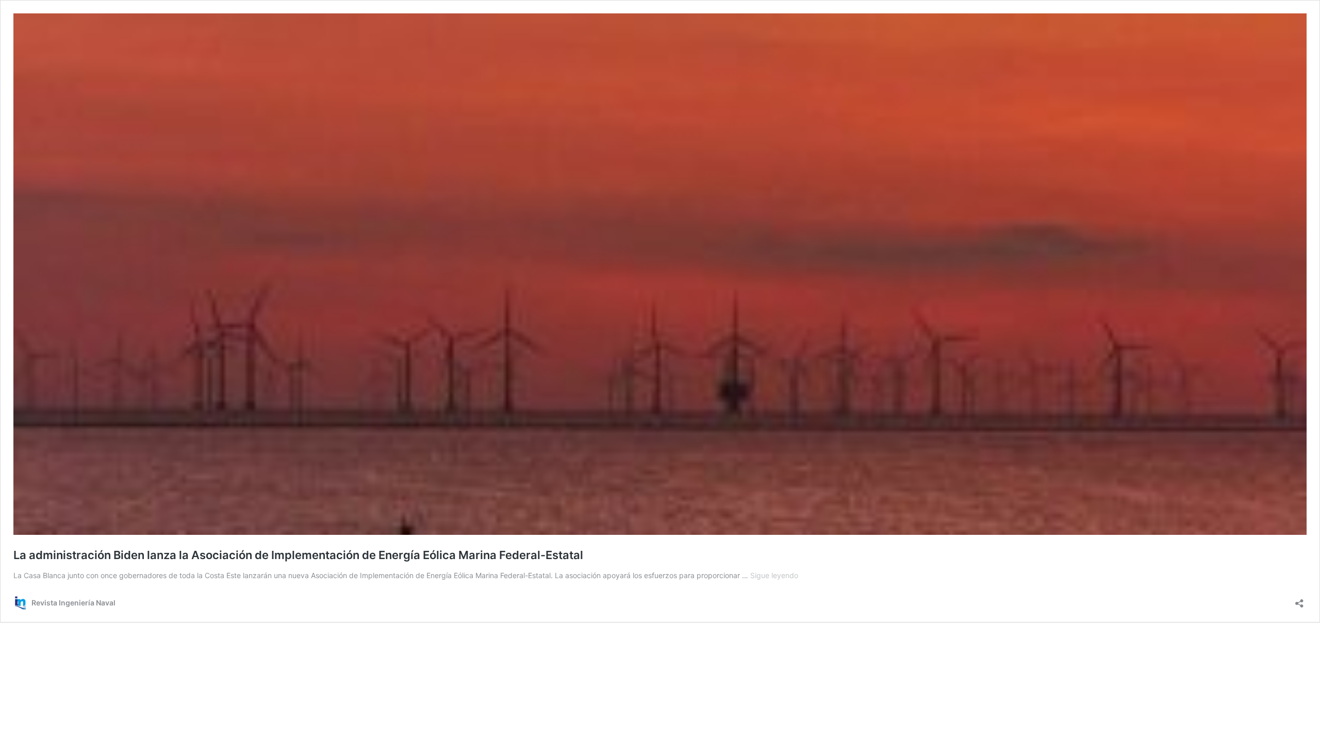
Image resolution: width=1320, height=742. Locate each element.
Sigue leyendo (774, 575)
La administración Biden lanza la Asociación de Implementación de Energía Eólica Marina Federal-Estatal (298, 555)
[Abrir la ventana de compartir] (1299, 600)
